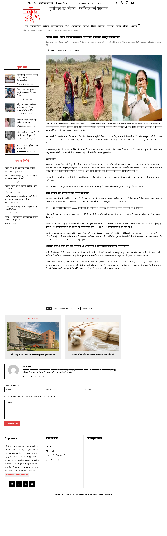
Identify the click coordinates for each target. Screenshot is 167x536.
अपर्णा (6, 203)
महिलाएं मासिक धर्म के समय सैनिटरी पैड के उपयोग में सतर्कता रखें (93, 355)
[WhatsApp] (154, 50)
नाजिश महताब (8, 172)
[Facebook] (144, 50)
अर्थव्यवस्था (32, 30)
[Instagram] (25, 484)
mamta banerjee (61, 308)
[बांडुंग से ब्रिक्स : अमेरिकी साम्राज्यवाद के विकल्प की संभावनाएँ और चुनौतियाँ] (10, 107)
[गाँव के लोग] (15, 371)
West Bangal (87, 308)
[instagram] (27, 376)
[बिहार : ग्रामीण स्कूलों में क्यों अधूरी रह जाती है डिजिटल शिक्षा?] (10, 93)
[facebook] (23, 376)
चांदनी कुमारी (20, 99)
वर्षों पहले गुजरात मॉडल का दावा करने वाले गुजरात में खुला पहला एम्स (33, 355)
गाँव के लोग (50, 50)
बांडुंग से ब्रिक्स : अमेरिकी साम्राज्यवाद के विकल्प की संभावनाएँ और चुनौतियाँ (26, 107)
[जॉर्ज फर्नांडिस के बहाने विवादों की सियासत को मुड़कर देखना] (10, 135)
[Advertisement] (22, 50)
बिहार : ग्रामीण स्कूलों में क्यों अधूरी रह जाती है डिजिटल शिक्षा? (27, 92)
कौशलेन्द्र (7, 223)
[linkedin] (31, 376)
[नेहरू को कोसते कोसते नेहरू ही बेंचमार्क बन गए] (10, 122)
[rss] (35, 376)
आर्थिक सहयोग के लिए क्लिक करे (17, 475)
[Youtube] (32, 484)
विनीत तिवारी (20, 84)
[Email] (159, 50)
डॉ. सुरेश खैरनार (21, 126)
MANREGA (75, 308)
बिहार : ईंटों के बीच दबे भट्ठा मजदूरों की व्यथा (20, 168)
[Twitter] (149, 50)
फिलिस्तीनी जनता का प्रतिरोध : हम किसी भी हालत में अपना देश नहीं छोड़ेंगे (28, 78)
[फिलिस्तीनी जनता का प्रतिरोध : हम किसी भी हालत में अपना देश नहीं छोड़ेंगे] (10, 78)
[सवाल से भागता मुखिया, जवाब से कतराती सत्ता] (10, 148)
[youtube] (47, 376)
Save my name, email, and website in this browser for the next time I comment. (31, 396)
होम (24, 30)
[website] (43, 376)
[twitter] (39, 376)
